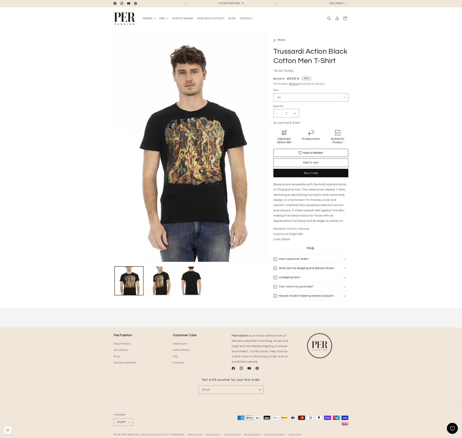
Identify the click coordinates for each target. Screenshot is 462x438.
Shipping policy (253, 435)
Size (275, 90)
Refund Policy (181, 350)
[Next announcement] (277, 3)
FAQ (175, 356)
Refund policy (195, 435)
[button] (148, 18)
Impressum (180, 343)
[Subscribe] (259, 389)
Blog (116, 356)
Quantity (278, 106)
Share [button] (281, 40)
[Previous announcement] (185, 3)
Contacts (178, 362)
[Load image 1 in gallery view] (129, 280)
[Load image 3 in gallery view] (190, 280)
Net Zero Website (125, 362)
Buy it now (311, 173)
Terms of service (232, 435)
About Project (122, 343)
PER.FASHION (129, 435)
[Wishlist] (452, 428)
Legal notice (294, 435)
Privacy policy (213, 435)
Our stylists (121, 350)
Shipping (294, 84)
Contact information (274, 435)
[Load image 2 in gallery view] (159, 280)
